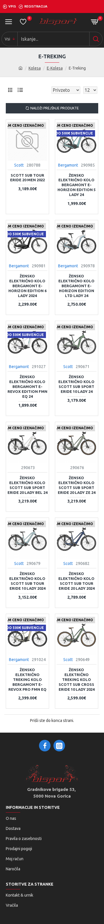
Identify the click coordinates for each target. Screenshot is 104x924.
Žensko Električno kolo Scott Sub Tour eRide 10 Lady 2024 (27, 581)
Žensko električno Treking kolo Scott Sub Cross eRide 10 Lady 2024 (76, 679)
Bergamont (68, 165)
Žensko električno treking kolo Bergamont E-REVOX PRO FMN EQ (27, 679)
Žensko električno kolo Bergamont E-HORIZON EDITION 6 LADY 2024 (27, 286)
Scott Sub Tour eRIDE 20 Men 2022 (27, 177)
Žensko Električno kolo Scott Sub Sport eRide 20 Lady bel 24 (27, 485)
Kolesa (35, 68)
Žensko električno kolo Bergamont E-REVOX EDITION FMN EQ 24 (27, 386)
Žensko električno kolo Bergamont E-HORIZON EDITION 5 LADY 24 (76, 185)
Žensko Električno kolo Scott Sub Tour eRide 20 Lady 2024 (76, 581)
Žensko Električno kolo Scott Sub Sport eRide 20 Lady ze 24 (76, 485)
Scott (19, 165)
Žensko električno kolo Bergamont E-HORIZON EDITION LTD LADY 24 (76, 286)
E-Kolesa (55, 68)
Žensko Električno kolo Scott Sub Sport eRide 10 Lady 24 (76, 384)
